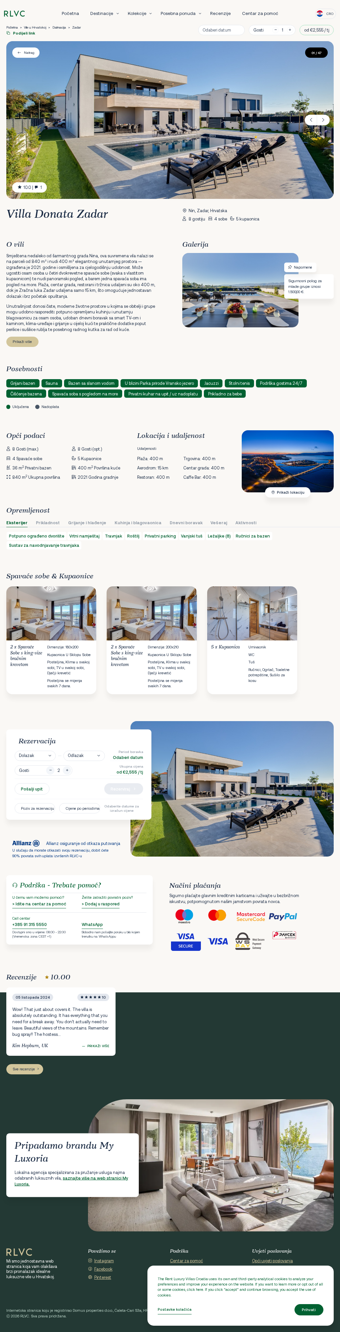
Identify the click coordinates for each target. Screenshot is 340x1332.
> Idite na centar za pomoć (39, 903)
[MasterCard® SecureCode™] (251, 917)
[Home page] (14, 14)
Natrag (29, 52)
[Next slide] (323, 120)
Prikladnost (48, 522)
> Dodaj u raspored (101, 903)
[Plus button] (67, 770)
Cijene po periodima (83, 808)
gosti (258, 30)
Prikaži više (22, 341)
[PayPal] (284, 917)
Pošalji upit (32, 789)
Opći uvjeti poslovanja (272, 1260)
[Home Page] (19, 1252)
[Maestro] (185, 917)
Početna (70, 13)
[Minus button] (50, 770)
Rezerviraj (120, 789)
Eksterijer (17, 522)
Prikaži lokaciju (290, 492)
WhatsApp (92, 924)
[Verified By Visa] (185, 941)
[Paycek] (284, 941)
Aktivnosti (245, 522)
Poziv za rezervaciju (37, 808)
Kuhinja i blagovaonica (138, 522)
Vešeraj (219, 522)
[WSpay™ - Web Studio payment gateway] (251, 941)
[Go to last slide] (311, 120)
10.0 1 (33, 187)
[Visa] (218, 941)
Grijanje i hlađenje (87, 522)
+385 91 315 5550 (29, 924)
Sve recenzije (24, 1069)
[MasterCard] (218, 917)
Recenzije (220, 13)
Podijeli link (23, 33)
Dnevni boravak (186, 522)
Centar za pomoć (260, 13)
